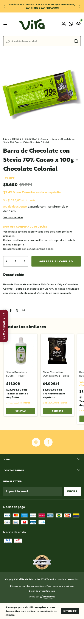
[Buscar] (75, 41)
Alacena (44, 139)
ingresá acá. (68, 586)
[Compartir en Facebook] (11, 310)
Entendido (69, 611)
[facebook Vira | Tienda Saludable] (48, 442)
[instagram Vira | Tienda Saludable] (36, 442)
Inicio (6, 139)
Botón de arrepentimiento (42, 591)
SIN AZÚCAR (31, 139)
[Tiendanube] (42, 598)
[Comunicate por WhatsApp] (71, 25)
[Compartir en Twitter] (17, 310)
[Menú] (6, 24)
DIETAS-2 (16, 139)
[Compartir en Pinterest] (23, 310)
